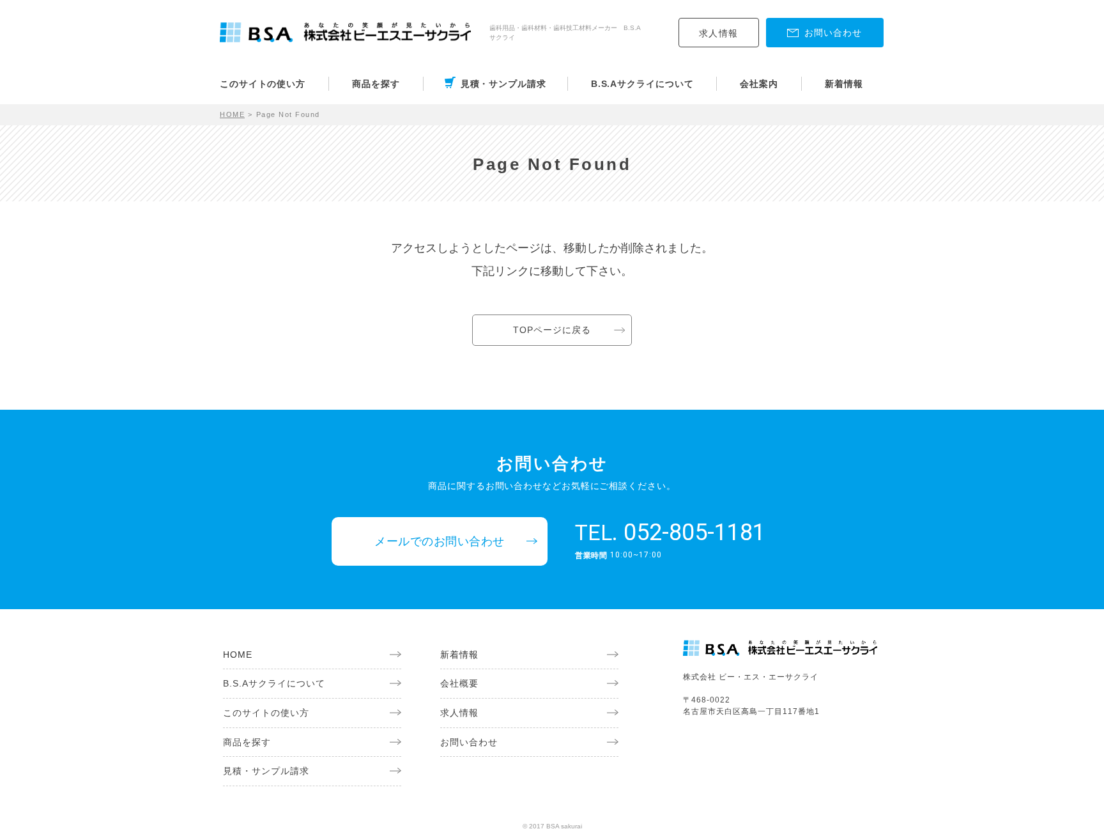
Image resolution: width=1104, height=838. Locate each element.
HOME (232, 114)
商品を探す (376, 84)
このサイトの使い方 (262, 84)
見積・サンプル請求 (503, 84)
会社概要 (459, 683)
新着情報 (844, 84)
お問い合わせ (469, 742)
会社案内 (759, 84)
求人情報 (719, 33)
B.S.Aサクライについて (642, 84)
